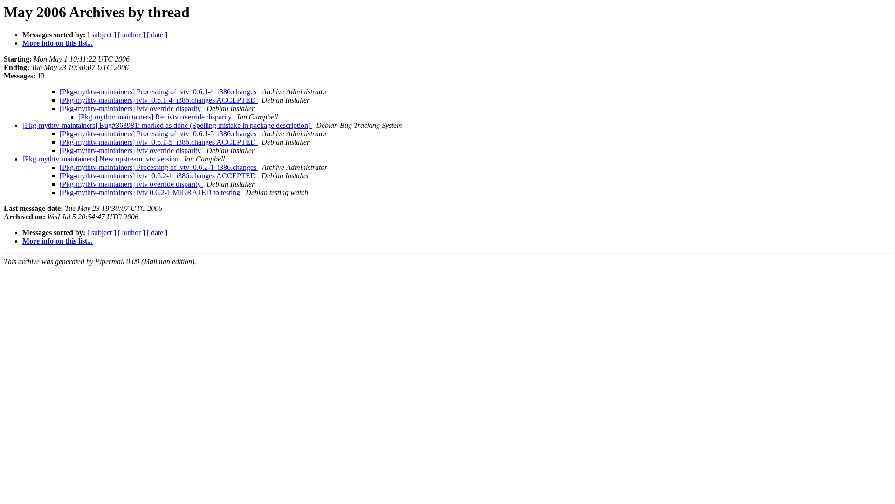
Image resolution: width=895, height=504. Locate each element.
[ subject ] (101, 35)
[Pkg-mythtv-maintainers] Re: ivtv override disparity (156, 117)
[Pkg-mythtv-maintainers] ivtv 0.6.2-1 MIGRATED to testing (151, 192)
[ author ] (131, 35)
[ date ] (157, 35)
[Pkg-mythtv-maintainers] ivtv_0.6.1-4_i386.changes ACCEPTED (159, 100)
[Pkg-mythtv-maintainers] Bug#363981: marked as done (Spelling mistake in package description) (167, 125)
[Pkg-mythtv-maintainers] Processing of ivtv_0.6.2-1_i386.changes (159, 167)
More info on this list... (57, 43)
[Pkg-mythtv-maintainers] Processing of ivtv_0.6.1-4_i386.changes (159, 92)
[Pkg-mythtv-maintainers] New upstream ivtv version (101, 159)
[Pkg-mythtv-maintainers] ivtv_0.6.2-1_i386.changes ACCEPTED (159, 176)
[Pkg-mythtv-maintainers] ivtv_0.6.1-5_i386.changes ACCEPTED (159, 142)
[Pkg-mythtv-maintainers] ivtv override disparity (131, 108)
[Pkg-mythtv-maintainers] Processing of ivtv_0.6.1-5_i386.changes (159, 134)
